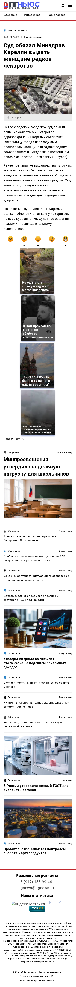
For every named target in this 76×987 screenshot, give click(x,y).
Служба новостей (33, 37)
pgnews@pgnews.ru (36, 888)
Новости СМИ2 (14, 439)
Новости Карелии (17, 30)
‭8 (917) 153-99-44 (36, 882)
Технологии (14, 570)
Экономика (14, 551)
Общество (13, 452)
